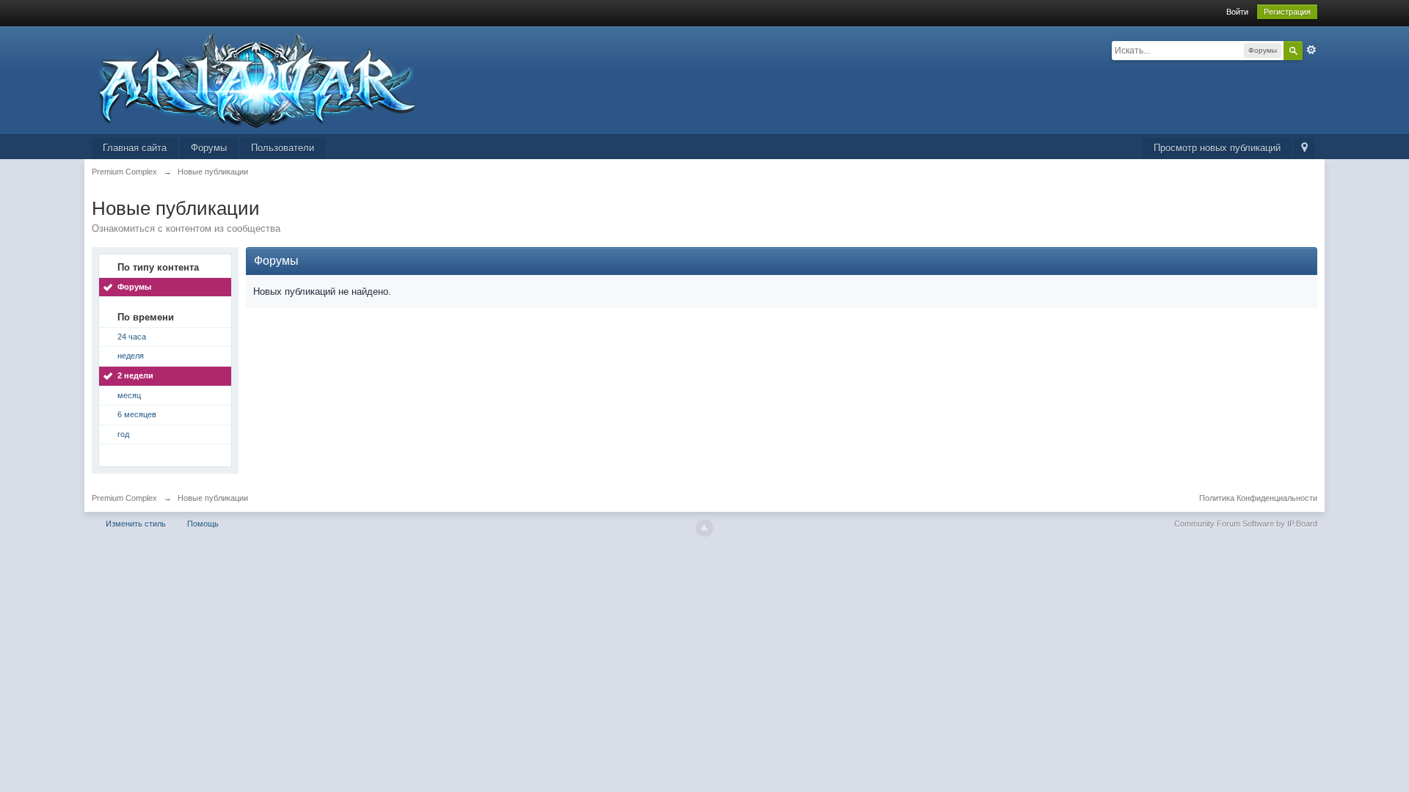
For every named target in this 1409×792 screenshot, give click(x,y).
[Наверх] (704, 528)
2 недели (135, 375)
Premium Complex (124, 498)
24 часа (131, 336)
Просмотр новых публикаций (1217, 147)
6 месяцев (136, 414)
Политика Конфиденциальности (1258, 498)
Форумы (209, 147)
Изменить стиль (136, 523)
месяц (129, 395)
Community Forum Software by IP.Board (1245, 523)
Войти (1237, 11)
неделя (130, 355)
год (123, 434)
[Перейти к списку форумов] (256, 79)
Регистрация (1287, 11)
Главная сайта (135, 147)
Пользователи (282, 147)
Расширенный (1311, 50)
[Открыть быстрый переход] (1304, 148)
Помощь (203, 523)
